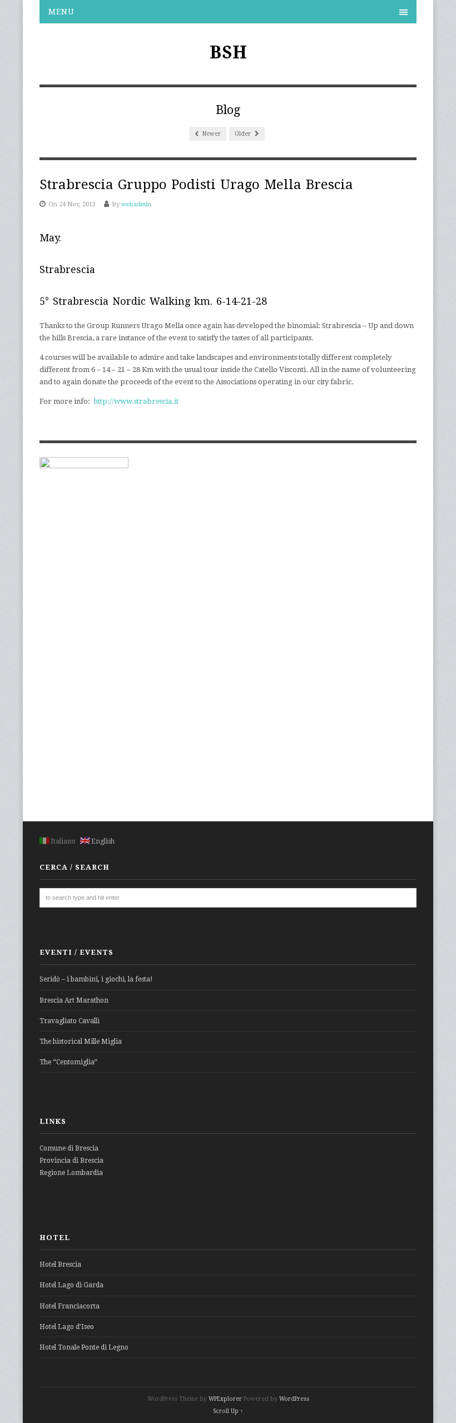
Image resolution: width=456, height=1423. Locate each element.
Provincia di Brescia (71, 1160)
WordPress (294, 1399)
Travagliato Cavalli (69, 1021)
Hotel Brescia (60, 1264)
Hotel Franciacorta (69, 1306)
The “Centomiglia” (68, 1062)
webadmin (136, 204)
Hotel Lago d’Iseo (66, 1327)
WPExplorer (225, 1399)
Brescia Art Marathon (73, 1000)
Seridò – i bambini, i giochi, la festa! (96, 979)
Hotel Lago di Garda (71, 1285)
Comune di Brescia (68, 1148)
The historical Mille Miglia (80, 1041)
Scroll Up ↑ (228, 1411)
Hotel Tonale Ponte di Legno (83, 1347)
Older (243, 134)
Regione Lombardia (71, 1173)
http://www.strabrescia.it (136, 401)
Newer (211, 134)
